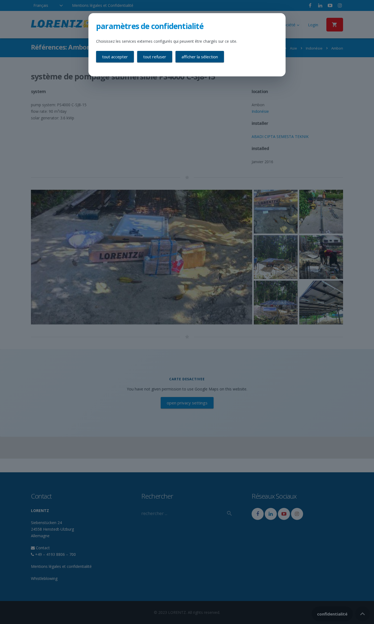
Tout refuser (154, 56)
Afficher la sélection (200, 56)
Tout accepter (115, 56)
